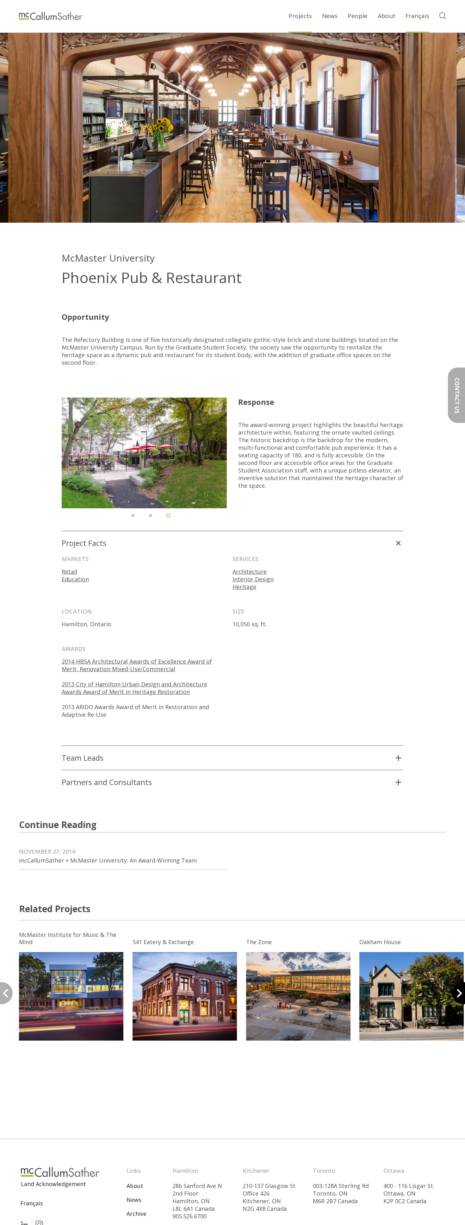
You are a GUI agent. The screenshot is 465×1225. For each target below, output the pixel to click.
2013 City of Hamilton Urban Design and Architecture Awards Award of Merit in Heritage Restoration (134, 688)
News (330, 16)
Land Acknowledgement (53, 1184)
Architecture (249, 571)
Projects (300, 16)
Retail (69, 571)
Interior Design (253, 579)
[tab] (133, 515)
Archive (136, 1213)
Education (75, 579)
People (358, 16)
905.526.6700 (189, 1216)
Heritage (244, 587)
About (386, 16)
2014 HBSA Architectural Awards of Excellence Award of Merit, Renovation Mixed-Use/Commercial (137, 665)
